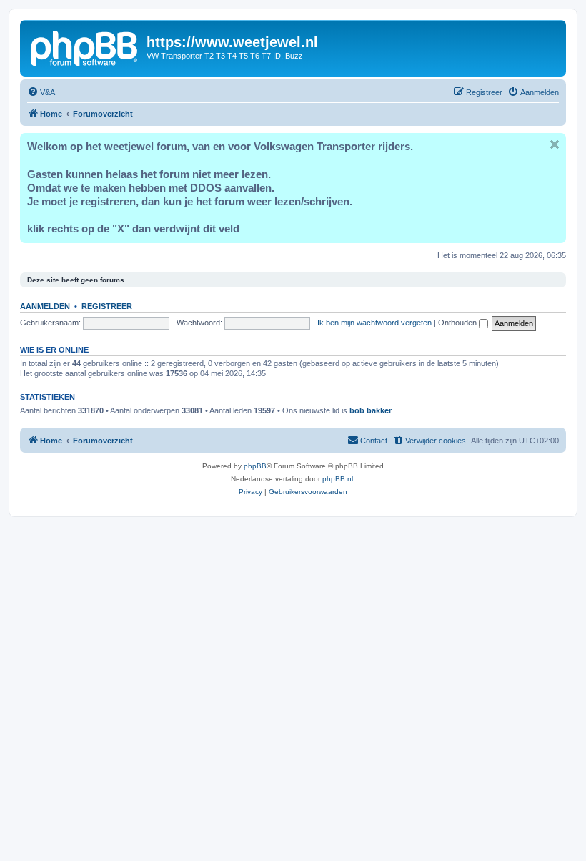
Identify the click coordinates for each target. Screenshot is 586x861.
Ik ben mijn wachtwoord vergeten (374, 322)
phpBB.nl (337, 479)
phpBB (255, 466)
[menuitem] (41, 92)
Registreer (106, 306)
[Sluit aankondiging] (554, 144)
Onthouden (458, 322)
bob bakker (370, 410)
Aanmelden (45, 306)
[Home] (85, 46)
